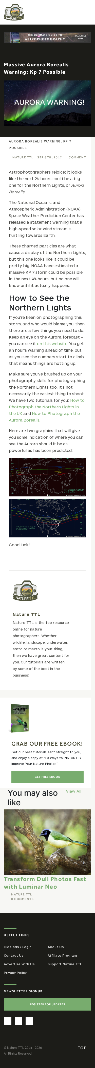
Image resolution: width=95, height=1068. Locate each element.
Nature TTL (22, 157)
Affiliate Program (62, 955)
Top (83, 1047)
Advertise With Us (19, 964)
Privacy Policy (15, 973)
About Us (56, 947)
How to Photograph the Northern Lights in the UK (47, 407)
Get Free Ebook (47, 776)
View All (73, 791)
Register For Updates (47, 1004)
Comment (77, 157)
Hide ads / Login (17, 947)
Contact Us (14, 955)
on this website (52, 343)
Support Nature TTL (65, 964)
